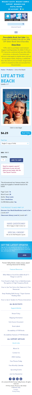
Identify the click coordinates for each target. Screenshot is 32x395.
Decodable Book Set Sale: (14, 37)
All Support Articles (16, 339)
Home (3, 70)
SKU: (2, 152)
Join (24, 255)
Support (9, 4)
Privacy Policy (16, 391)
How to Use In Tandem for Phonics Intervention (16, 300)
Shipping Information (16, 318)
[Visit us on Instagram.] (13, 379)
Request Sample (22, 2)
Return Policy (16, 313)
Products (10, 70)
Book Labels (16, 326)
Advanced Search (16, 27)
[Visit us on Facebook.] (10, 379)
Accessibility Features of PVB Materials (16, 335)
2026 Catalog (16, 357)
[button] (16, 32)
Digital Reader (16, 7)
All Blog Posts (16, 304)
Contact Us (16, 353)
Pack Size (4, 140)
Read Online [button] (26, 133)
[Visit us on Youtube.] (21, 379)
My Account (13, 9)
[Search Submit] (23, 24)
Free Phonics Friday (16, 361)
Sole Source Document (16, 322)
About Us (16, 348)
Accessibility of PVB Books (16, 330)
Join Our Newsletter (16, 374)
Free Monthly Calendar (16, 365)
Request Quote (8, 2)
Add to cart (16, 160)
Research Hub (19, 4)
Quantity (4, 157)
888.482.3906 (16, 387)
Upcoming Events (16, 370)
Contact (15, 389)
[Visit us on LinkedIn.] (17, 379)
